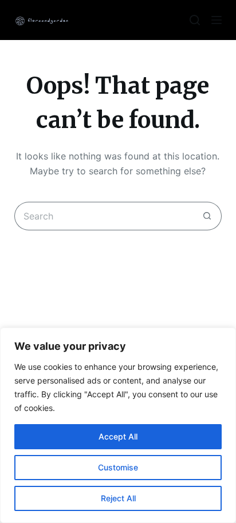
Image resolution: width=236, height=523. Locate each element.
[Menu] (216, 20)
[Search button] (207, 216)
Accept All (118, 436)
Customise (118, 467)
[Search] (195, 20)
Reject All (118, 498)
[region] (118, 425)
